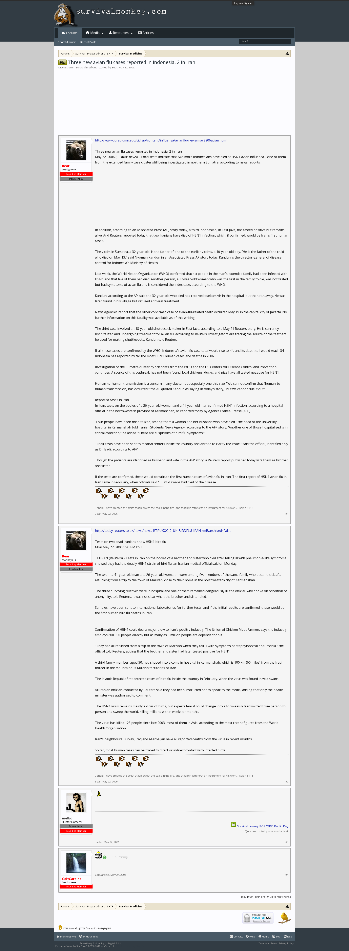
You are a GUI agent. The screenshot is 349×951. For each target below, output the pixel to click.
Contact (238, 936)
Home (265, 936)
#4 (286, 875)
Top (278, 936)
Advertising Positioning (92, 943)
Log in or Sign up (243, 2)
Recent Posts (88, 42)
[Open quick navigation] (287, 53)
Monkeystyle (68, 936)
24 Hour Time (90, 936)
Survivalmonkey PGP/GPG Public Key (262, 826)
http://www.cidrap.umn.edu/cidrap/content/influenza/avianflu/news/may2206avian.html (160, 140)
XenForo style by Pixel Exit (131, 946)
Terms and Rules (268, 943)
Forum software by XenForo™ (85, 946)
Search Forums (67, 42)
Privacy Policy (286, 943)
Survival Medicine (86, 67)
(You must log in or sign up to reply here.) (266, 897)
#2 (286, 781)
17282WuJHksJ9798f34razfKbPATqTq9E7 (87, 928)
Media (95, 32)
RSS (289, 936)
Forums (72, 33)
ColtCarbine (102, 875)
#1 (286, 513)
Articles (148, 32)
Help (252, 936)
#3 (286, 842)
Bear (115, 67)
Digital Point (114, 943)
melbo (99, 842)
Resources (121, 32)
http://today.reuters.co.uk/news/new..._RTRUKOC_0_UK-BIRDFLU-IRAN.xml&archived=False (163, 530)
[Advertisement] (174, 99)
